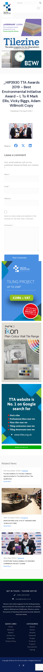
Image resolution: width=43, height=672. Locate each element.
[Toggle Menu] (38, 9)
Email (6, 186)
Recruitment (32, 647)
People (32, 638)
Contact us (11, 635)
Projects (24, 518)
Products (32, 641)
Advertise (10, 630)
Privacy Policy (11, 641)
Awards (32, 627)
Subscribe (11, 638)
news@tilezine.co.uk (23, 599)
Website (7, 198)
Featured (32, 635)
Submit (11, 632)
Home (10, 627)
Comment (8, 225)
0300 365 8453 (23, 595)
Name (7, 174)
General (21, 558)
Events (32, 630)
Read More (7, 481)
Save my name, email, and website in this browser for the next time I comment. (20, 217)
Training (25, 471)
